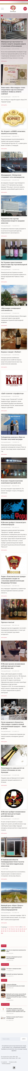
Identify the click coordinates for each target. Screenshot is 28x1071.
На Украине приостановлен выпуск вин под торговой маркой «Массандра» (14, 264)
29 (3, 931)
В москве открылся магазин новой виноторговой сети (12, 482)
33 (11, 931)
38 (20, 931)
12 (22, 927)
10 (19, 927)
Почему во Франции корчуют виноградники (14, 957)
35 (14, 931)
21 (14, 929)
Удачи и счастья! (7, 622)
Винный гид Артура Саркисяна (14, 974)
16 (5, 929)
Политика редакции (6, 1063)
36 (16, 931)
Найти (23, 1039)
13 (24, 927)
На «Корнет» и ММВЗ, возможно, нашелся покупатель (13, 132)
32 (9, 931)
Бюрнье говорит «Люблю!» (11, 352)
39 (22, 931)
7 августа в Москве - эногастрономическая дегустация (15, 985)
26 (24, 929)
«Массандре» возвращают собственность (11, 309)
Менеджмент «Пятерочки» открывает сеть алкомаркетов (12, 176)
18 (9, 929)
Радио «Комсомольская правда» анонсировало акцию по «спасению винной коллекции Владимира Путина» (13, 579)
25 (22, 929)
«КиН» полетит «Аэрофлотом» (12, 393)
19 (11, 929)
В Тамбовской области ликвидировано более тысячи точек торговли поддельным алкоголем (12, 863)
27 (26, 929)
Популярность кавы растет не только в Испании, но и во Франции (12, 770)
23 (18, 929)
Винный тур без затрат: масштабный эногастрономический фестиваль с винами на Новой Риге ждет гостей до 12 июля (16, 996)
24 (20, 929)
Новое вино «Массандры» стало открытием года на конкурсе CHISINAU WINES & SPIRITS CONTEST (13, 91)
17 (7, 929)
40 (24, 931)
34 (13, 931)
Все (2, 933)
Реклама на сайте (13, 1062)
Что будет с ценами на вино (13, 968)
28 (1, 931)
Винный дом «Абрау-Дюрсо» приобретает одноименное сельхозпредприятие (12, 907)
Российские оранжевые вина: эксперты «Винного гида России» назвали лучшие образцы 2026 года (15, 1010)
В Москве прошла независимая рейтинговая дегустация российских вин (13, 666)
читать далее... (4, 61)
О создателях (4, 1062)
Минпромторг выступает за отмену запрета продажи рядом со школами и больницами (13, 44)
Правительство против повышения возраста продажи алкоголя (12, 221)
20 (13, 929)
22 (16, 929)
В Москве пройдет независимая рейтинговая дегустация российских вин (13, 814)
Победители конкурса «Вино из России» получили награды (13, 438)
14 (1, 929)
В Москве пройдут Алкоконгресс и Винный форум (13, 523)
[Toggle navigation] (2, 9)
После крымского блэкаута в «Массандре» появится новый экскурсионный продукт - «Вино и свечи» (13, 725)
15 (3, 929)
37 (18, 931)
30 (5, 931)
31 (7, 931)
